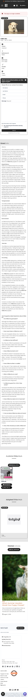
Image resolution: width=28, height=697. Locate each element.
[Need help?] (3, 694)
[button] (6, 468)
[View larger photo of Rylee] (11, 468)
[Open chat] (25, 694)
